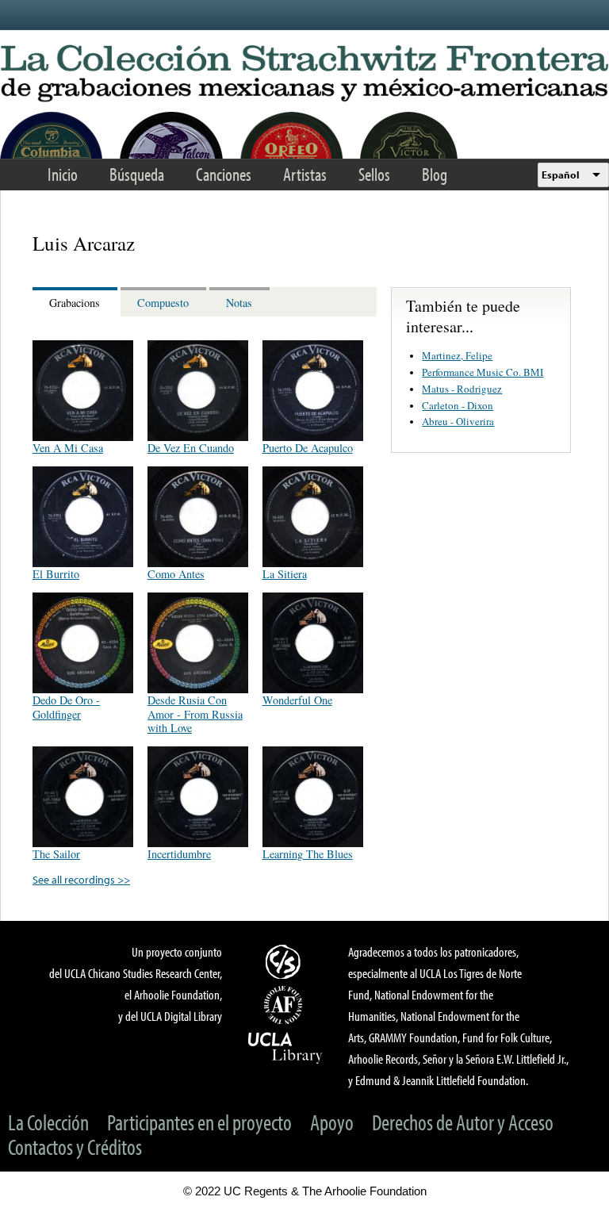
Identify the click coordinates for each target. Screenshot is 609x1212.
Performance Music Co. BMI (482, 372)
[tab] (77, 301)
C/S (285, 961)
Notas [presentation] (239, 302)
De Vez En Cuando (190, 447)
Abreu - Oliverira (458, 421)
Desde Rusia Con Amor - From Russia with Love (195, 713)
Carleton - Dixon (457, 405)
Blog (434, 174)
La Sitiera (284, 573)
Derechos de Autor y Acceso (462, 1122)
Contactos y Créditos (75, 1146)
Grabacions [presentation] (74, 302)
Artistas (305, 174)
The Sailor (56, 853)
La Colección (48, 1122)
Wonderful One (297, 700)
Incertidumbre (179, 853)
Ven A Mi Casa (68, 447)
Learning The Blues (307, 853)
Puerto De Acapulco (307, 447)
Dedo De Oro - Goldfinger (66, 706)
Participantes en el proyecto (199, 1122)
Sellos (374, 174)
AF (285, 1005)
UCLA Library (285, 1047)
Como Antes (176, 573)
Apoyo (332, 1122)
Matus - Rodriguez (462, 389)
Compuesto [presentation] (163, 302)
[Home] (304, 74)
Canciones (223, 174)
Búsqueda (136, 174)
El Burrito (56, 573)
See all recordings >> (81, 879)
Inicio (63, 174)
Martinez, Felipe (457, 355)
